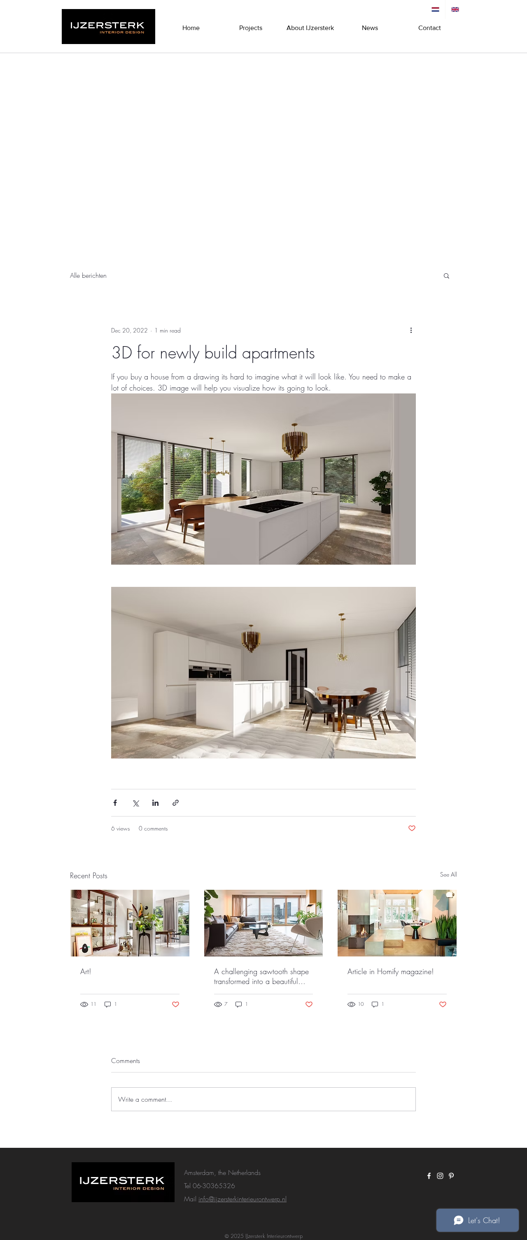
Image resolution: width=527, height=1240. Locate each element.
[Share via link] (176, 803)
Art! (85, 971)
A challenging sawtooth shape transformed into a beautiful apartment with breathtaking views (261, 976)
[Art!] (129, 923)
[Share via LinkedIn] (155, 803)
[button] (446, 275)
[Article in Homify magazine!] (397, 923)
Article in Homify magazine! (390, 971)
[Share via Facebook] (115, 803)
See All (448, 874)
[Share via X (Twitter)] (135, 803)
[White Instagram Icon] (440, 1176)
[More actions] (411, 330)
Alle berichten (88, 275)
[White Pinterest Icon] (451, 1176)
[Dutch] (435, 9)
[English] (455, 9)
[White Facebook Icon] (429, 1176)
